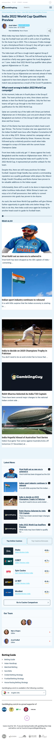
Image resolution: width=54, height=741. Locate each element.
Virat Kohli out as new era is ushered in (21, 256)
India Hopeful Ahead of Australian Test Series (25, 437)
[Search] (34, 7)
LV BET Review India (22, 583)
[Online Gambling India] (12, 7)
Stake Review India (22, 552)
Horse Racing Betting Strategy (16, 682)
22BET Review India (22, 563)
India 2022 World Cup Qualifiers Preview (32, 526)
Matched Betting (10, 667)
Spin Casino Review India (24, 573)
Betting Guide (9, 660)
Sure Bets (8, 671)
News (19, 12)
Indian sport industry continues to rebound (23, 299)
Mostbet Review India (22, 594)
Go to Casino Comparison (27, 602)
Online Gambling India (9, 12)
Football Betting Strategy (14, 679)
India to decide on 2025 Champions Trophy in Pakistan (24, 352)
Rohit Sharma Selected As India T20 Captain (24, 394)
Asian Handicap (10, 663)
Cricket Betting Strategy (13, 675)
